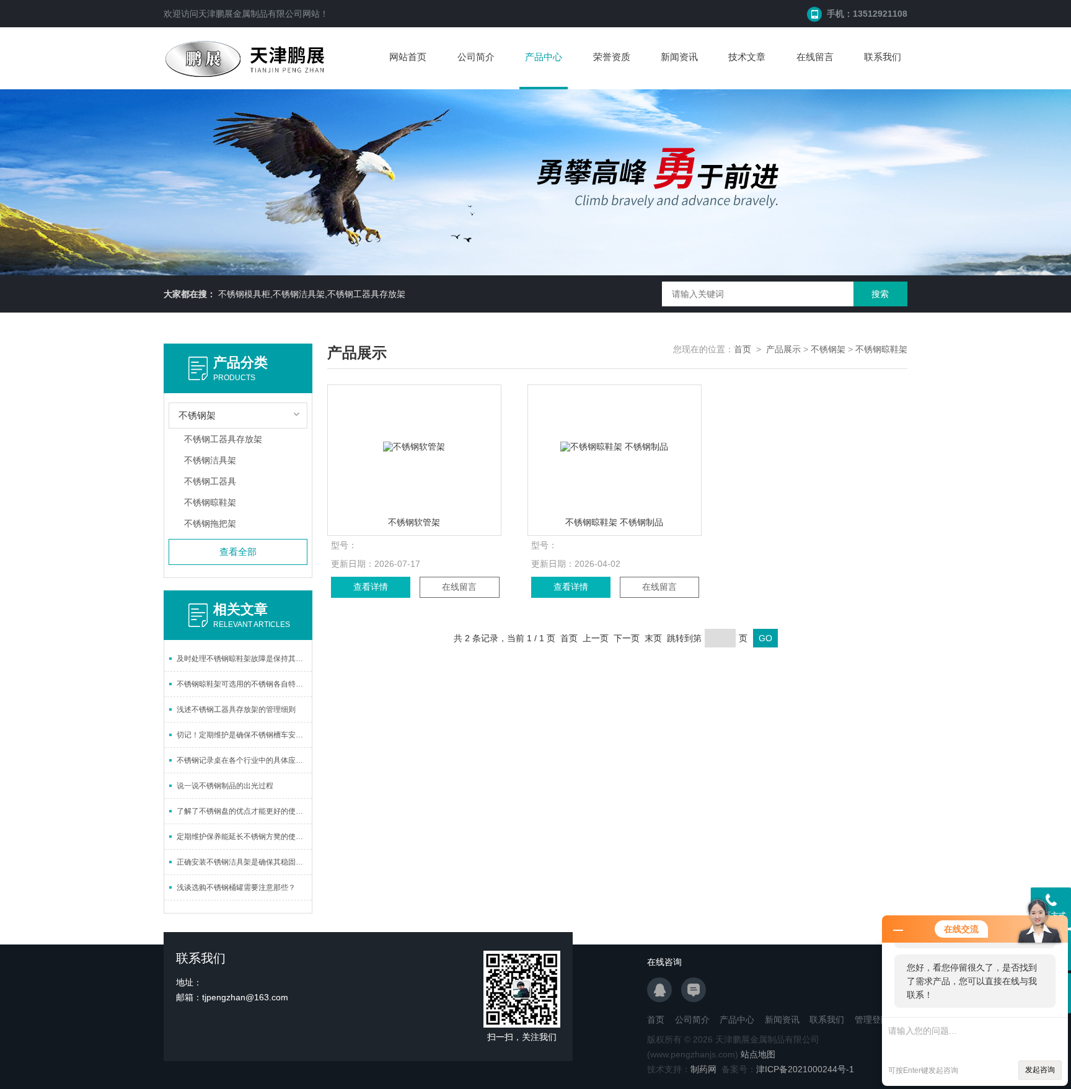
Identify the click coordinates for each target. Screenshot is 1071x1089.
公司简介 (476, 56)
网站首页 (407, 56)
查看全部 (238, 551)
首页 (742, 349)
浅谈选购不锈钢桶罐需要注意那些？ (236, 887)
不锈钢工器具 (210, 481)
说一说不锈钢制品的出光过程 (225, 785)
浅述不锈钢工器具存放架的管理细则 (236, 709)
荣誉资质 (611, 56)
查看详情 (370, 587)
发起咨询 (1040, 1069)
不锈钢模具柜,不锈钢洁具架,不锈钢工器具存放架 (311, 294)
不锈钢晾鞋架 (210, 502)
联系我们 (882, 56)
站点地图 (758, 1054)
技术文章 (746, 56)
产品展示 (783, 349)
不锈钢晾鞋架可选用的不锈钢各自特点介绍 (244, 684)
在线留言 (815, 56)
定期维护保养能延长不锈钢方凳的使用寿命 (244, 836)
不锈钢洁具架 (210, 460)
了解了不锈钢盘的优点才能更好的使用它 (244, 811)
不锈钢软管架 (414, 522)
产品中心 (543, 56)
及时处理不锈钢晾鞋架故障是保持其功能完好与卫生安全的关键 (244, 658)
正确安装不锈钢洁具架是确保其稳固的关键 (244, 862)
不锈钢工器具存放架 (223, 439)
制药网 (703, 1069)
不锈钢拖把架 (210, 523)
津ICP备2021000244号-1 (805, 1069)
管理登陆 (872, 1020)
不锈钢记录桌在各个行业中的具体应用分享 (244, 760)
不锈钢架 (828, 349)
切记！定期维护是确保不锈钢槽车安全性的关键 (244, 735)
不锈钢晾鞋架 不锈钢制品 (614, 522)
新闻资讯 (679, 56)
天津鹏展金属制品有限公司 (250, 14)
